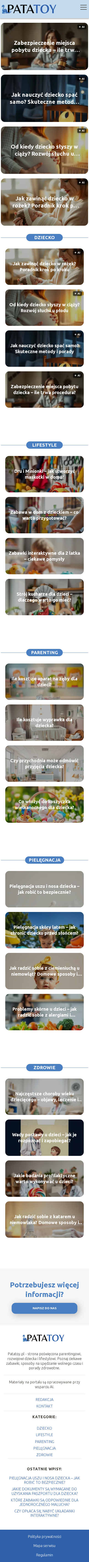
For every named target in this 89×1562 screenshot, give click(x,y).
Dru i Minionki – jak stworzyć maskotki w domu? (44, 474)
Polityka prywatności (44, 1536)
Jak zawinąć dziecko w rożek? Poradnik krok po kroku (44, 202)
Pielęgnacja (44, 860)
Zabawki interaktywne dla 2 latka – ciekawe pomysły (44, 556)
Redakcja (44, 1399)
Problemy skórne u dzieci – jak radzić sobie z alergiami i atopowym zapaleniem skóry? (44, 1012)
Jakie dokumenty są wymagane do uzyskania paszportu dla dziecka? (44, 1491)
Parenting (44, 652)
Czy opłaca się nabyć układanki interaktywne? (44, 1513)
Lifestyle (44, 445)
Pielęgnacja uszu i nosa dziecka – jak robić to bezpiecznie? (44, 889)
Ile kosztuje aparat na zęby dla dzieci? (44, 681)
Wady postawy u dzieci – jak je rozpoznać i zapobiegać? (44, 1137)
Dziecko (44, 237)
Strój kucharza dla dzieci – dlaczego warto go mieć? (44, 597)
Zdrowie (44, 1067)
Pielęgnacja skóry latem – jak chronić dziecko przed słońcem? (44, 930)
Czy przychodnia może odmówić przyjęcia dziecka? (44, 763)
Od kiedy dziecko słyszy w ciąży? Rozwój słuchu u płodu (44, 150)
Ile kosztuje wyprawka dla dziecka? (44, 722)
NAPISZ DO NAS (45, 1308)
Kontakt (44, 1406)
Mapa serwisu (44, 1546)
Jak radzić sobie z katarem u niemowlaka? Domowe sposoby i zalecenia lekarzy (44, 1219)
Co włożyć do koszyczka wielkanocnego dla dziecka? (44, 804)
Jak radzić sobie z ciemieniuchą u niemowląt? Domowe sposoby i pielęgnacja (44, 971)
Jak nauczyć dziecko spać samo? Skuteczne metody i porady (44, 98)
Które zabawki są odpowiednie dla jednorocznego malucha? (44, 1502)
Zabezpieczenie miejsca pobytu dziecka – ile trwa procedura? (44, 46)
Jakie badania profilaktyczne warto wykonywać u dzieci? (44, 1178)
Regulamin (44, 1555)
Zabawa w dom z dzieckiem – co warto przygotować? (44, 515)
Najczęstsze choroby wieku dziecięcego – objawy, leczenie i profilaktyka (44, 1097)
